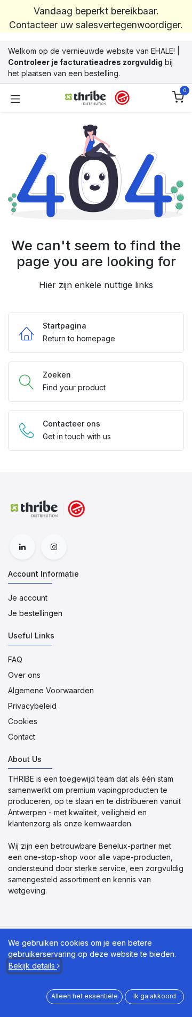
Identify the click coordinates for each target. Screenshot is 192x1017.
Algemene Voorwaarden (51, 690)
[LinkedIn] (22, 547)
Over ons (24, 674)
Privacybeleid (32, 705)
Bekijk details (33, 965)
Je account (27, 597)
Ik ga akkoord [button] (154, 996)
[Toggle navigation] (15, 98)
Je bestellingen (35, 613)
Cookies (22, 721)
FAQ (15, 659)
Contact (21, 736)
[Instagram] (54, 547)
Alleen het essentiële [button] (84, 996)
